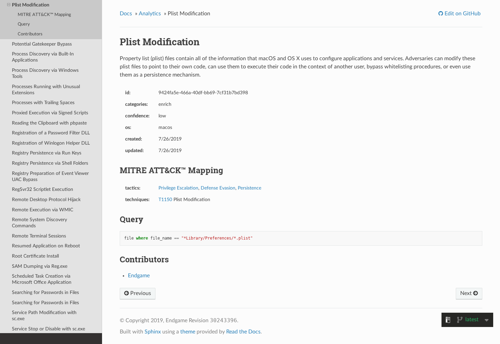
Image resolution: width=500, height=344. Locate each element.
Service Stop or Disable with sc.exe (48, 328)
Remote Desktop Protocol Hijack (46, 199)
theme (187, 331)
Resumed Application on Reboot (46, 245)
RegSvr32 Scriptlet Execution (42, 189)
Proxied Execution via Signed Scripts (50, 112)
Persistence (249, 188)
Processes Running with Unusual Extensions (46, 89)
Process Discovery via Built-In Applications (43, 57)
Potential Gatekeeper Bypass (42, 44)
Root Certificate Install (35, 256)
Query (24, 24)
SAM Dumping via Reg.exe (39, 266)
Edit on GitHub (462, 13)
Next (466, 293)
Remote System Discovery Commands (39, 222)
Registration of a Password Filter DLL (51, 132)
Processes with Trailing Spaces (43, 102)
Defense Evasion (218, 188)
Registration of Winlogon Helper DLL (51, 143)
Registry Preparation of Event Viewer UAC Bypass (50, 176)
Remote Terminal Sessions (39, 236)
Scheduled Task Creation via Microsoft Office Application (41, 279)
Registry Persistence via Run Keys (46, 152)
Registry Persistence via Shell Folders (50, 163)
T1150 (165, 199)
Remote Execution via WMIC (42, 209)
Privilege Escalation (178, 188)
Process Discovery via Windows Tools (45, 73)
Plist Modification (30, 4)
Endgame (139, 275)
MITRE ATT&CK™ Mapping (44, 15)
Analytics (150, 13)
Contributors (30, 34)
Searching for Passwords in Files (45, 292)
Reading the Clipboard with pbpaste (49, 123)
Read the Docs (243, 331)
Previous (140, 293)
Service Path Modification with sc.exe (44, 315)
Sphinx (153, 331)
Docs (126, 13)
